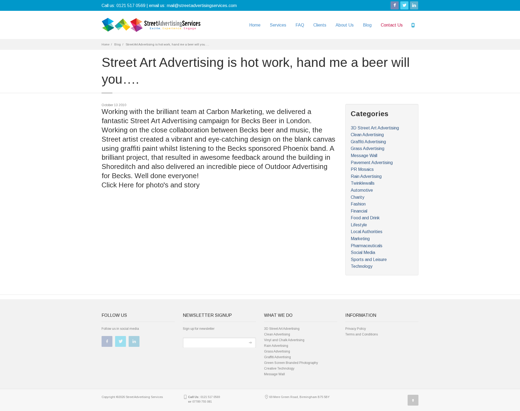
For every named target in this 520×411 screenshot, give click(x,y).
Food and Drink (365, 218)
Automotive (362, 190)
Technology (361, 266)
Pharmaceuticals (366, 245)
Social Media (363, 252)
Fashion (358, 204)
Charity (357, 197)
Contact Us (392, 25)
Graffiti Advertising (368, 141)
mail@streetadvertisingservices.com (202, 5)
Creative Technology (279, 368)
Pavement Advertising (372, 162)
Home (255, 25)
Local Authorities (366, 231)
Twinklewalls (363, 183)
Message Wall (364, 155)
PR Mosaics (362, 169)
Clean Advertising (367, 134)
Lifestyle (359, 225)
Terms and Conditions (361, 334)
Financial (359, 211)
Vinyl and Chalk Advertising (284, 340)
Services (278, 25)
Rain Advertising (366, 176)
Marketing (360, 238)
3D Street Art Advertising (375, 128)
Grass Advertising (367, 148)
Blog (367, 25)
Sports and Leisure (369, 259)
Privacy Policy (355, 329)
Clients (319, 25)
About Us (345, 25)
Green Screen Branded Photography (291, 363)
